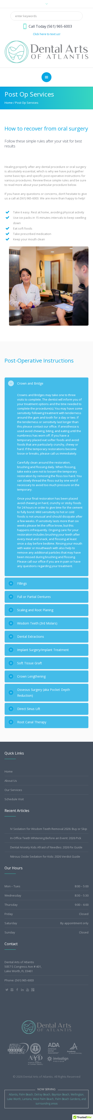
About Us (11, 781)
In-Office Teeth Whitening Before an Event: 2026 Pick (45, 838)
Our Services (13, 790)
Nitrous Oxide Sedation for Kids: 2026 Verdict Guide (45, 856)
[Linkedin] (22, 989)
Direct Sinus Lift (28, 709)
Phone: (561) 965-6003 (19, 980)
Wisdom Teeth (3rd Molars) (37, 623)
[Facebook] (17, 989)
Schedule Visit (14, 799)
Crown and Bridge (30, 383)
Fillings (22, 583)
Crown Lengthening (31, 676)
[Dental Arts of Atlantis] (46, 52)
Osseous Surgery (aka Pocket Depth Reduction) (43, 692)
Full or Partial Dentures (34, 597)
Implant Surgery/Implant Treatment (43, 650)
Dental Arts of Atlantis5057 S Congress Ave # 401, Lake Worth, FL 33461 (23, 966)
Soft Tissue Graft (29, 663)
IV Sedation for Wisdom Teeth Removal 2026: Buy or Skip (48, 829)
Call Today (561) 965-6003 (50, 26)
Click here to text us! (46, 34)
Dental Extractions (30, 636)
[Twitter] (6, 989)
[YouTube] (27, 989)
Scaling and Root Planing (35, 610)
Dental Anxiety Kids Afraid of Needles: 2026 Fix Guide (46, 847)
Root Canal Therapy (31, 722)
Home (9, 103)
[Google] (32, 989)
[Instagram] (12, 989)
